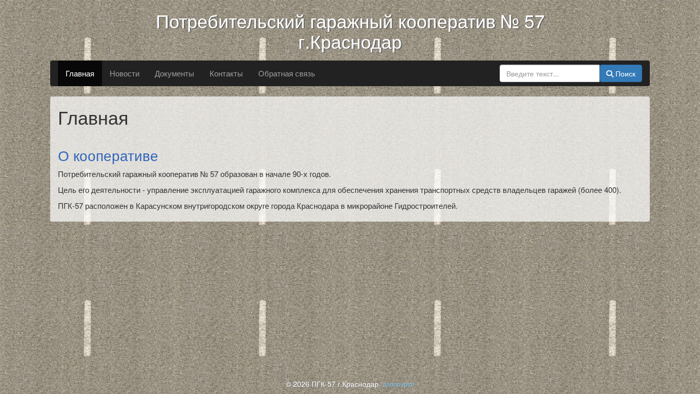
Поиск (624, 73)
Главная (80, 73)
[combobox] (550, 73)
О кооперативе (108, 155)
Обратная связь (286, 73)
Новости (124, 73)
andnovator (399, 384)
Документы (174, 73)
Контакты (226, 73)
